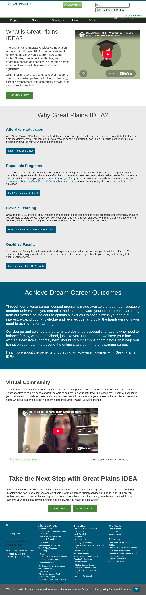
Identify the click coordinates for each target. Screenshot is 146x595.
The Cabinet (44, 554)
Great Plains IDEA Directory (119, 542)
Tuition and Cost (80, 539)
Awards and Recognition (48, 577)
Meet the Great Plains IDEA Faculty (26, 266)
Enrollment (78, 537)
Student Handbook (81, 551)
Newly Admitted (80, 534)
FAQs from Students (81, 554)
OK (136, 589)
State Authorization (45, 543)
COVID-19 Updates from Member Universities (53, 533)
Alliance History (44, 571)
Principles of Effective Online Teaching (53, 580)
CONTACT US (84, 508)
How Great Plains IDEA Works (50, 545)
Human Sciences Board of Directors (54, 557)
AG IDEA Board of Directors (50, 560)
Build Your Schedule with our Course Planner (31, 229)
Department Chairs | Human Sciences (123, 553)
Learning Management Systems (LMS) (87, 571)
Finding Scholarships (83, 543)
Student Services (80, 562)
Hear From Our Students (83, 576)
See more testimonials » (25, 459)
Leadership (42, 551)
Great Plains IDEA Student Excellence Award (89, 546)
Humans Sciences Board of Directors (123, 548)
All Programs (114, 531)
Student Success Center (84, 565)
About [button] (75, 20)
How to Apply (79, 531)
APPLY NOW (59, 508)
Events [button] (92, 20)
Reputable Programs (24, 166)
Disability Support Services (85, 568)
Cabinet (112, 545)
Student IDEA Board (116, 562)
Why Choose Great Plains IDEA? (86, 529)
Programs (16, 20)
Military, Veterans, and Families (50, 574)
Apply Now (15, 533)
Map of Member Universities (51, 536)
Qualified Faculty (21, 244)
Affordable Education (24, 129)
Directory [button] (56, 20)
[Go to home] (21, 527)
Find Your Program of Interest (23, 193)
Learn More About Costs (20, 151)
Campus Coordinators (117, 559)
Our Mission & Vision (46, 569)
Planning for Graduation (83, 559)
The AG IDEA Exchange (47, 548)
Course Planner (115, 529)
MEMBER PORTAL (134, 15)
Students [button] (36, 20)
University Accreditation (49, 539)
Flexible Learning (21, 208)
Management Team (47, 562)
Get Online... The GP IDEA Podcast (51, 566)
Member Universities (46, 529)
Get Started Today (19, 95)
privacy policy (100, 589)
